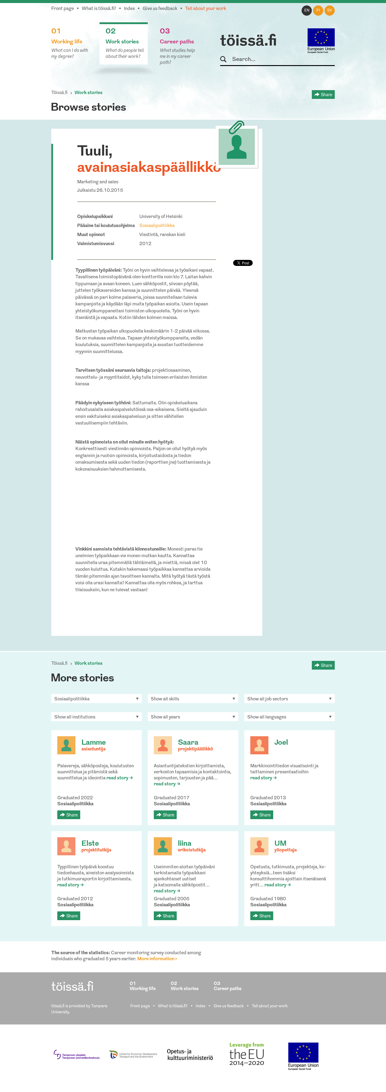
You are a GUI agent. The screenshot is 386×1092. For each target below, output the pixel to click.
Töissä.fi (59, 93)
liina (184, 843)
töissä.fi (248, 41)
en (306, 10)
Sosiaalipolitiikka (157, 226)
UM (280, 843)
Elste (90, 843)
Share (326, 94)
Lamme (93, 742)
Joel (281, 742)
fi (318, 10)
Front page (62, 9)
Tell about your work (205, 9)
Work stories (88, 93)
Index (129, 9)
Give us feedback (160, 9)
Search (226, 59)
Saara (188, 742)
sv (329, 10)
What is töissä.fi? (99, 9)
